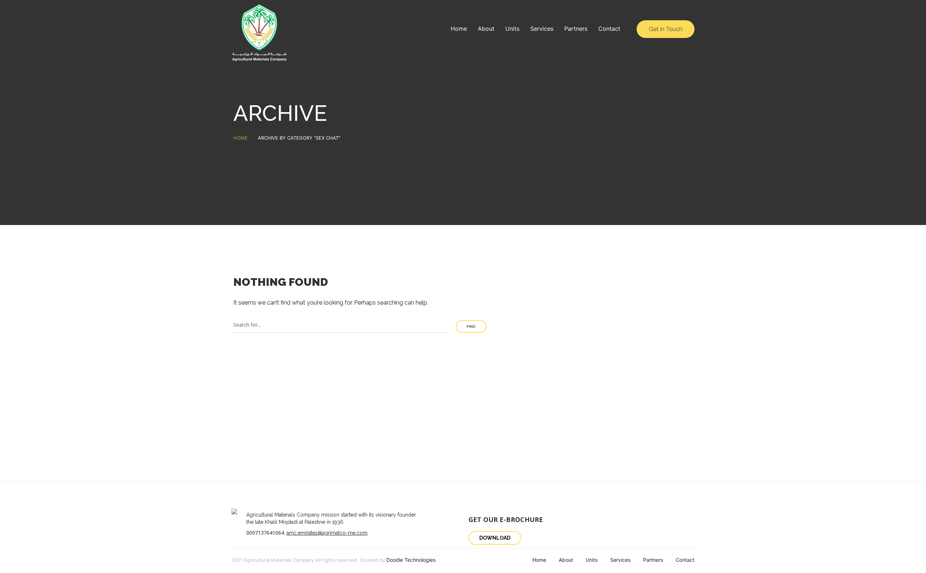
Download (494, 538)
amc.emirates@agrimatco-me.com (327, 533)
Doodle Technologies (411, 560)
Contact (609, 28)
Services (541, 28)
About (486, 28)
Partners (575, 28)
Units (512, 28)
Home (459, 28)
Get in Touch (666, 29)
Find (471, 326)
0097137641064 (265, 532)
